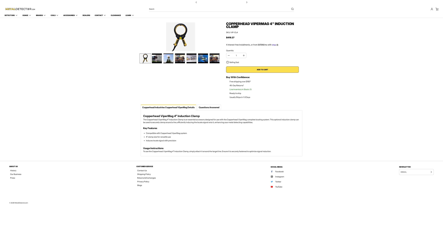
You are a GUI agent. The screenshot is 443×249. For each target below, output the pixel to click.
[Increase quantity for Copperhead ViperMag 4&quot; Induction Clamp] (243, 55)
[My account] (430, 9)
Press (12, 178)
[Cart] (435, 9)
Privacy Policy (143, 181)
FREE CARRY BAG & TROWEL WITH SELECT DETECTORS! (221, 2)
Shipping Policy (144, 174)
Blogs (139, 185)
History (13, 170)
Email (404, 172)
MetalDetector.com (21, 203)
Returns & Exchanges (146, 178)
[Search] (291, 9)
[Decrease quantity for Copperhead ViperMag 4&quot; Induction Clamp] (228, 55)
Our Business (15, 174)
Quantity (230, 50)
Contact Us (142, 170)
